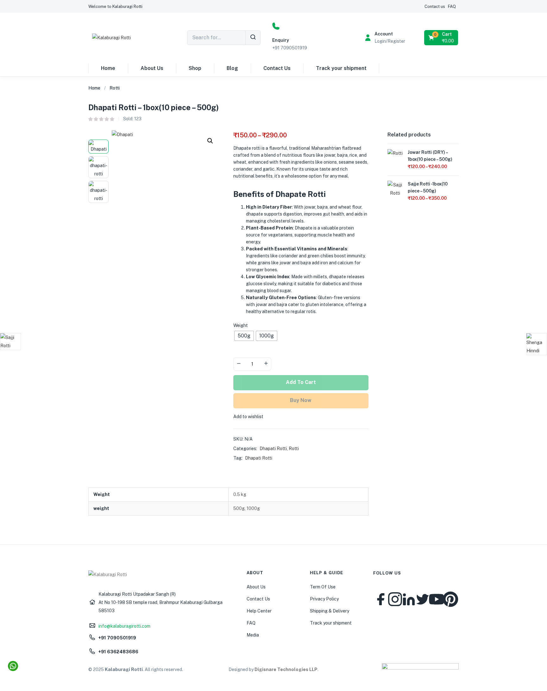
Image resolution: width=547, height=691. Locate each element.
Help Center (259, 610)
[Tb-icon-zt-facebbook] (381, 599)
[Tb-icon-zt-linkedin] (409, 599)
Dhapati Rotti (273, 448)
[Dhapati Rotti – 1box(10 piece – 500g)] (411, 112)
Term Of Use (323, 586)
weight (240, 325)
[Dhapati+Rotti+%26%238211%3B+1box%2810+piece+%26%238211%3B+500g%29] (426, 112)
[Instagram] (395, 599)
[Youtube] (436, 599)
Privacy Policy (324, 598)
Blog (232, 68)
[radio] (244, 336)
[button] (115, 6)
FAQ (251, 622)
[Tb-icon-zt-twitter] (423, 599)
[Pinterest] (450, 599)
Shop (195, 68)
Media (253, 635)
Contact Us (277, 68)
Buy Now (300, 400)
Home (108, 68)
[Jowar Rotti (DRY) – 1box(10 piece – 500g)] (395, 156)
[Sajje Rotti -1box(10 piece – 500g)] (395, 188)
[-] (239, 364)
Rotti (115, 88)
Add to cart (301, 382)
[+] (266, 364)
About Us (152, 68)
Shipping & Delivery (329, 610)
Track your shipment (341, 68)
